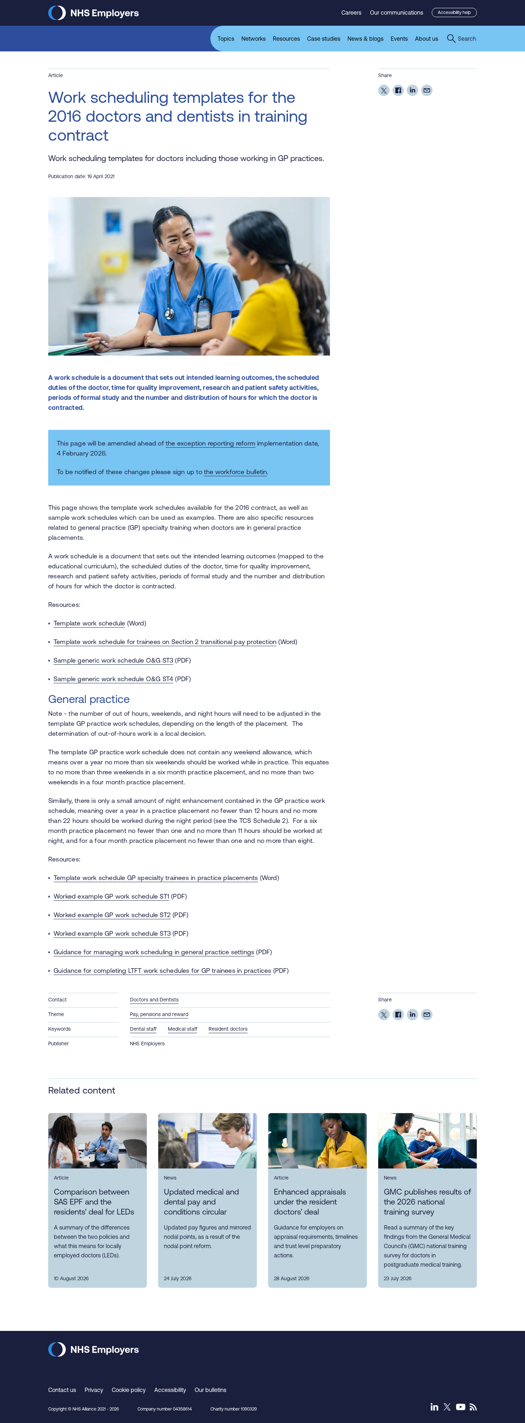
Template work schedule (89, 623)
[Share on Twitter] (384, 90)
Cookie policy (129, 1390)
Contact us (62, 1390)
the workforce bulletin (235, 472)
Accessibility (170, 1390)
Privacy (94, 1390)
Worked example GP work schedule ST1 (111, 896)
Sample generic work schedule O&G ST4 (113, 679)
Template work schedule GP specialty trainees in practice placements (156, 877)
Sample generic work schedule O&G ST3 (113, 660)
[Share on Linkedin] (412, 90)
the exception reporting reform (210, 443)
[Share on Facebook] (398, 90)
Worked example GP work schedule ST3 (112, 933)
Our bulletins (210, 1390)
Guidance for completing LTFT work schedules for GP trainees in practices (162, 970)
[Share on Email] (426, 90)
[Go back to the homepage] (93, 18)
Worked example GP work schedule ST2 (112, 915)
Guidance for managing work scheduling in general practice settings (154, 952)
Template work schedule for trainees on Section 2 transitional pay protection (165, 641)
